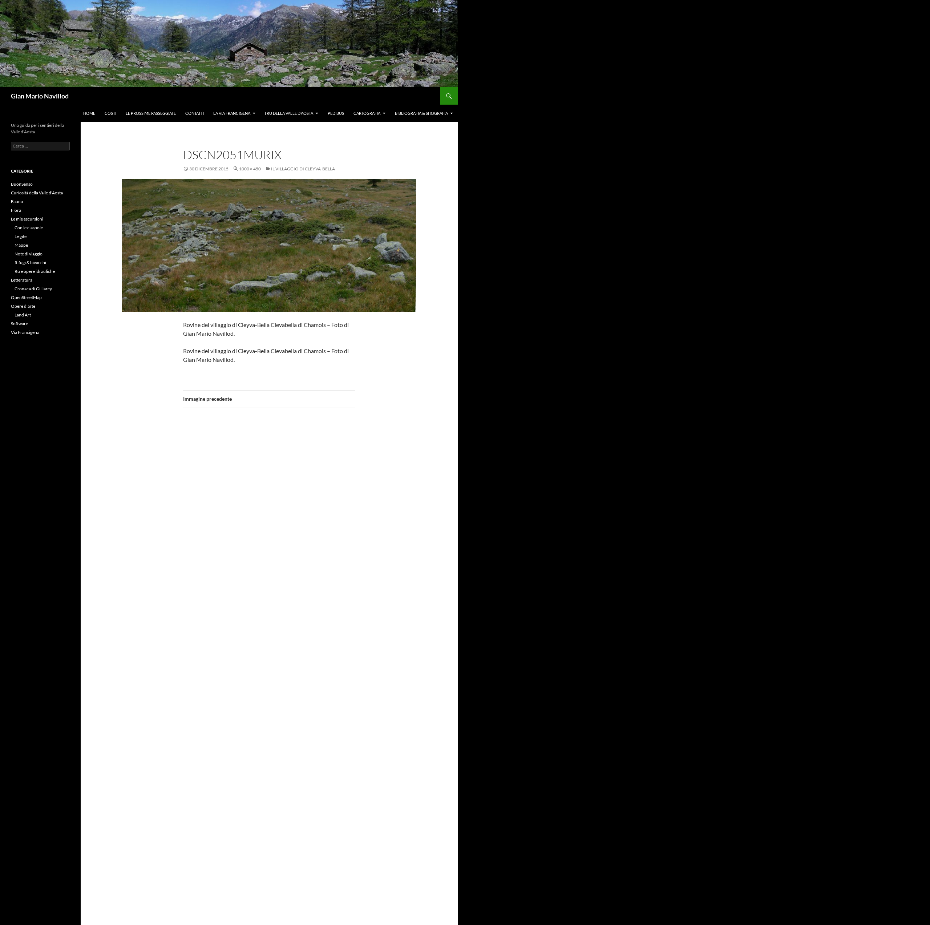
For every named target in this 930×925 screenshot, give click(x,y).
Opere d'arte (23, 306)
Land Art (23, 315)
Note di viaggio (29, 254)
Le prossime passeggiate (151, 113)
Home (89, 113)
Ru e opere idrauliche (35, 271)
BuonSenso (22, 184)
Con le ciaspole (29, 227)
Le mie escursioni (27, 219)
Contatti (194, 113)
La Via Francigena (231, 113)
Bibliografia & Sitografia (421, 113)
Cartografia (366, 113)
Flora (16, 210)
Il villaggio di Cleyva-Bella (303, 168)
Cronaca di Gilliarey (33, 288)
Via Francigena (25, 332)
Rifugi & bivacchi (30, 262)
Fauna (17, 201)
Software (19, 323)
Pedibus (336, 113)
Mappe (21, 245)
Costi (110, 113)
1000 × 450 (250, 168)
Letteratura (21, 280)
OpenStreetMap (26, 297)
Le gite (21, 236)
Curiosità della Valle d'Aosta (37, 192)
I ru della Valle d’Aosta (289, 113)
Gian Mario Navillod (40, 96)
